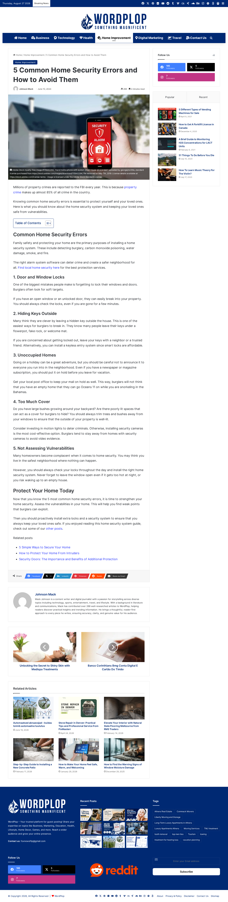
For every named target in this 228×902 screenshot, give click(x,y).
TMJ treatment (211, 828)
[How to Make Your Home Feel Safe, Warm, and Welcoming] (79, 749)
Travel (176, 38)
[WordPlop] (114, 22)
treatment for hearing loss (166, 840)
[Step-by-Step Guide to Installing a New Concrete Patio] (33, 749)
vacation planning (191, 840)
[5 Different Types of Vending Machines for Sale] (167, 114)
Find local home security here (38, 267)
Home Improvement (116, 38)
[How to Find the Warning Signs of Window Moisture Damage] (124, 749)
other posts (54, 528)
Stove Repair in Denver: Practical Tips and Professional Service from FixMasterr (78, 726)
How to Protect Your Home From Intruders (49, 553)
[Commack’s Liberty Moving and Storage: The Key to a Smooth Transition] (91, 815)
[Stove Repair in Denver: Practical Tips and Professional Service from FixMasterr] (79, 708)
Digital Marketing (150, 38)
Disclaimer (189, 896)
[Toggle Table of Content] (46, 223)
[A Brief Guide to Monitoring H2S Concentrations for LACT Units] (167, 144)
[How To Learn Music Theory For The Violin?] (167, 174)
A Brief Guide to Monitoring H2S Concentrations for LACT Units (195, 143)
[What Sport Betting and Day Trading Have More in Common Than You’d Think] (91, 828)
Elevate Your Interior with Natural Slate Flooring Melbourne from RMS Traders (123, 726)
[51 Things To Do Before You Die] (167, 160)
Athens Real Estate (163, 811)
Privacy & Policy (174, 896)
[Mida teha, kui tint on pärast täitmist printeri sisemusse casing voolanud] (91, 842)
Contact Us (197, 38)
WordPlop (59, 896)
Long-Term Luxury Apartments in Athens (173, 823)
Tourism (191, 834)
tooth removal (161, 834)
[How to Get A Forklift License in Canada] (167, 129)
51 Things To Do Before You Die (196, 155)
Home (22, 38)
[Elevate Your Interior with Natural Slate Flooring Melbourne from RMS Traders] (124, 708)
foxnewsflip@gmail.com (33, 841)
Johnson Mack (26, 89)
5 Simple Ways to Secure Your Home (44, 547)
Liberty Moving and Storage (167, 817)
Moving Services (191, 828)
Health (88, 38)
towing (203, 834)
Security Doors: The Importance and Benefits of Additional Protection (68, 559)
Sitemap (215, 896)
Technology (66, 38)
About (160, 896)
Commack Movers (185, 811)
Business (42, 38)
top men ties (177, 834)
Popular (169, 97)
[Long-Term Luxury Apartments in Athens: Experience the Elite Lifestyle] (114, 815)
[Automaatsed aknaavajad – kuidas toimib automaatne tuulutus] (33, 708)
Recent (203, 97)
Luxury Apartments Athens (167, 828)
